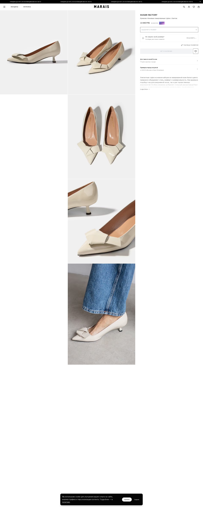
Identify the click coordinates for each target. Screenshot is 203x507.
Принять (127, 499)
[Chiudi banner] (200, 1)
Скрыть (136, 499)
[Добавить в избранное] (195, 51)
